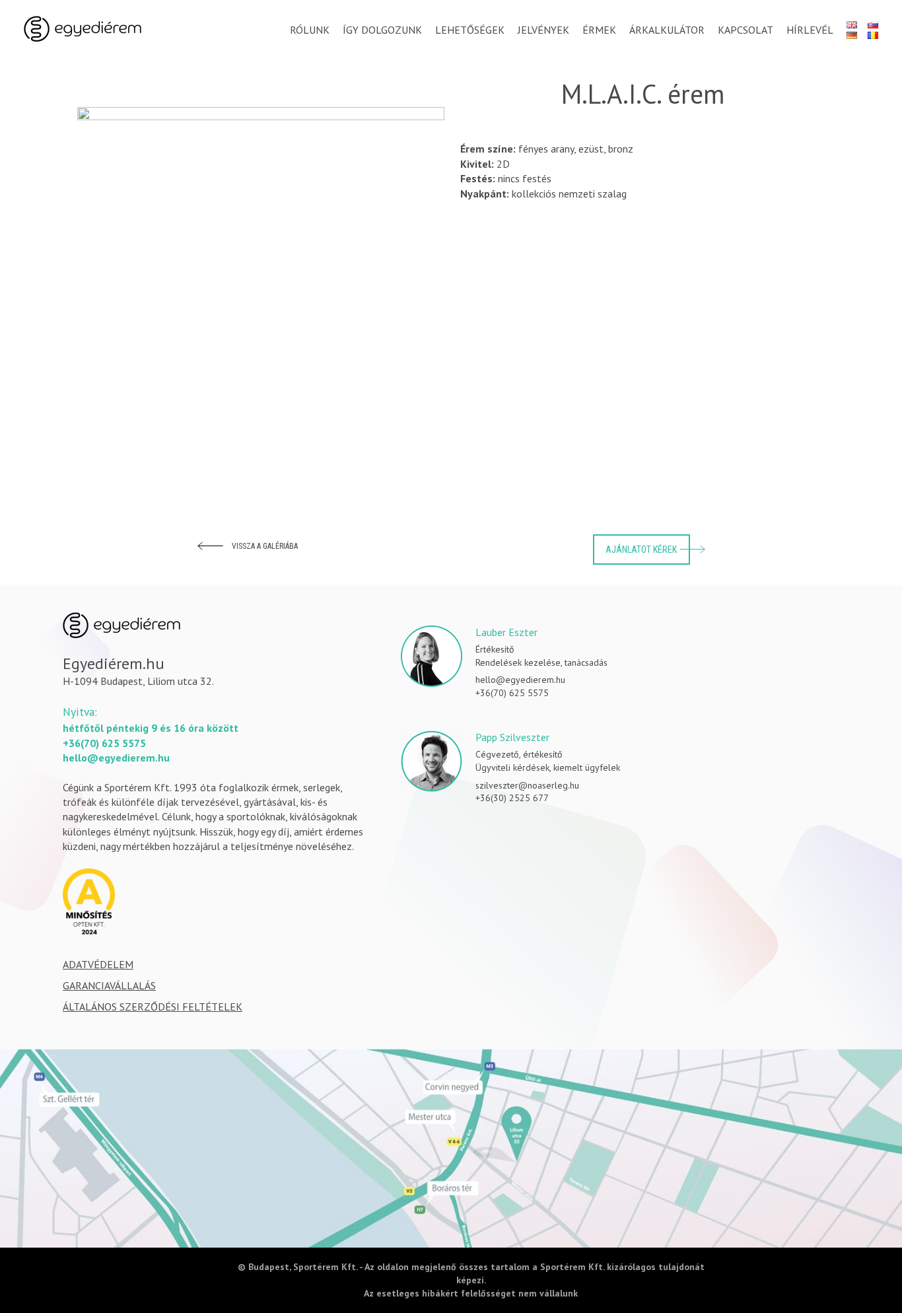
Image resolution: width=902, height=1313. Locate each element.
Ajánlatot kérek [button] (641, 549)
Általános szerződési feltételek (152, 1006)
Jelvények (543, 29)
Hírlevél (809, 29)
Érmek (599, 29)
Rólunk (310, 29)
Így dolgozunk (382, 29)
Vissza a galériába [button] (265, 546)
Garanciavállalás (109, 985)
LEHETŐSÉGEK (469, 29)
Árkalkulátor (667, 29)
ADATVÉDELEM (98, 964)
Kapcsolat (745, 29)
